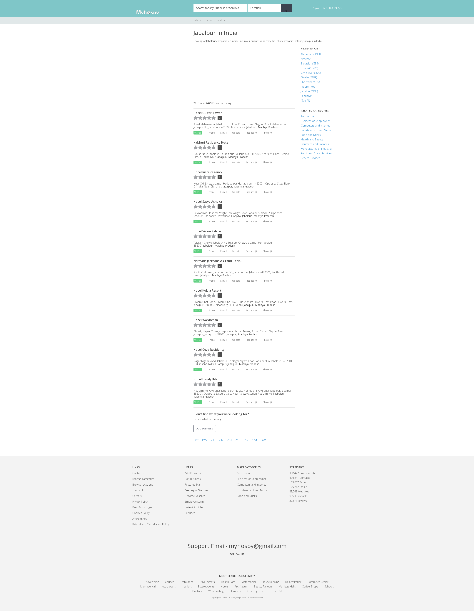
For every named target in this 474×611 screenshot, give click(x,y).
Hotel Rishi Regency (207, 172)
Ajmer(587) (307, 59)
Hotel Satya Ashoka (207, 202)
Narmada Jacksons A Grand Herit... (217, 261)
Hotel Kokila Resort (207, 290)
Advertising (152, 582)
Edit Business (193, 479)
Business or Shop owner (315, 121)
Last (263, 440)
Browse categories (143, 479)
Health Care (228, 582)
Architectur (241, 586)
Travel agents (207, 582)
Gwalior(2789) (309, 77)
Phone (211, 132)
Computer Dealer (318, 582)
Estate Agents (206, 586)
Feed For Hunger (142, 507)
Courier (169, 582)
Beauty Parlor (293, 582)
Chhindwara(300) (311, 72)
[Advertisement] (160, 85)
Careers (137, 496)
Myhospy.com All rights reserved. (248, 597)
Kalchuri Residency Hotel (211, 142)
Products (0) (251, 132)
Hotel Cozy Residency (209, 350)
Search (286, 8)
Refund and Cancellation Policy (150, 524)
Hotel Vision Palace (207, 231)
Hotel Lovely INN (205, 379)
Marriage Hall (148, 586)
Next (254, 440)
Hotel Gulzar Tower (207, 113)
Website (236, 132)
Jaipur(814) (307, 96)
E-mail (223, 132)
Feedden (190, 513)
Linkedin (257, 562)
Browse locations (142, 484)
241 (213, 440)
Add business (332, 8)
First (195, 440)
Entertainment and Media (316, 130)
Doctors (197, 591)
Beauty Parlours (263, 586)
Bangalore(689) (309, 63)
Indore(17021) (309, 86)
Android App (139, 518)
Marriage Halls (287, 586)
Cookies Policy (140, 513)
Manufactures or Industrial (316, 148)
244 (237, 440)
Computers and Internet (315, 125)
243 (229, 440)
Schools (329, 586)
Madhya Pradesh (267, 127)
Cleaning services (257, 591)
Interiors (187, 586)
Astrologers (169, 586)
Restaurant (186, 582)
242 (221, 440)
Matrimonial (248, 582)
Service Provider (310, 158)
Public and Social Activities (316, 153)
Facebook (216, 562)
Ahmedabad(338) (311, 54)
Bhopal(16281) (309, 68)
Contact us (138, 473)
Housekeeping (270, 582)
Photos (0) (267, 132)
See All (278, 591)
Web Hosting (215, 591)
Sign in (316, 8)
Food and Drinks (311, 135)
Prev (204, 440)
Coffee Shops (310, 586)
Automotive (308, 116)
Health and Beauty (312, 139)
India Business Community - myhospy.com (150, 8)
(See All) (305, 100)
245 (245, 440)
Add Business (193, 473)
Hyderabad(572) (310, 82)
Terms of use (140, 490)
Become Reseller (195, 496)
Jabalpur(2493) (309, 91)
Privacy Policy (140, 501)
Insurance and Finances (315, 144)
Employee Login (194, 501)
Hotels (224, 586)
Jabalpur (251, 127)
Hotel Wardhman (205, 320)
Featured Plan (193, 484)
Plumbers (235, 591)
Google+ (237, 562)
